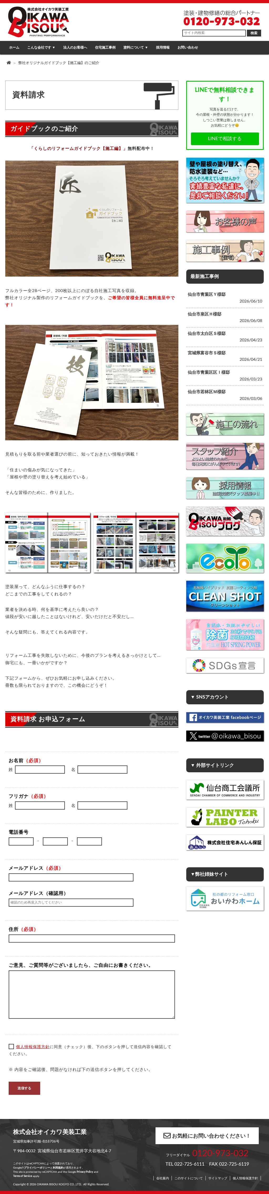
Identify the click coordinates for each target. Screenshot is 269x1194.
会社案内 (162, 1178)
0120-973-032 (220, 1153)
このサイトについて (188, 1178)
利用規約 (58, 1167)
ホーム (14, 47)
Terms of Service (22, 1176)
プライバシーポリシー (37, 1167)
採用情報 (163, 47)
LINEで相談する (225, 138)
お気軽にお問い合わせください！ (211, 1136)
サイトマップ (217, 1178)
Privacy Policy (85, 1172)
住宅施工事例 (105, 47)
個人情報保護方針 (33, 1047)
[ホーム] (9, 63)
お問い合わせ (188, 47)
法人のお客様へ (75, 47)
